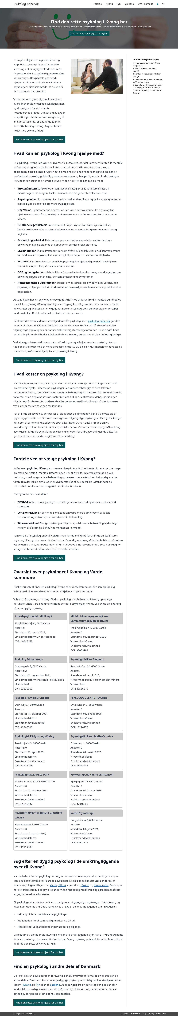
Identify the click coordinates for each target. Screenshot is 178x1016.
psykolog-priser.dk (99, 321)
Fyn (119, 3)
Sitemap (151, 1014)
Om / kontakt (145, 3)
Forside (97, 3)
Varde (53, 885)
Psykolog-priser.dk (26, 4)
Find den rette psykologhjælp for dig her (89, 33)
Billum (62, 885)
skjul (156, 59)
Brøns (85, 885)
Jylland (109, 3)
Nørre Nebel (101, 885)
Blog (144, 1014)
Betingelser (161, 1014)
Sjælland (129, 3)
